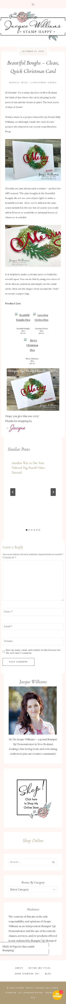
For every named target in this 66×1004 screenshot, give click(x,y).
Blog (48, 974)
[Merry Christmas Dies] (32, 345)
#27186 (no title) (40, 968)
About (19, 968)
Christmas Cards (44, 83)
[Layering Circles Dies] (41, 317)
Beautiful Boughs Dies (23, 329)
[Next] (53, 492)
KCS (33, 997)
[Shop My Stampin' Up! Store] (33, 797)
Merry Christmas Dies (32, 360)
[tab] (26, 530)
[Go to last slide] (12, 492)
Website (8, 641)
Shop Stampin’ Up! (27, 974)
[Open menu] (33, 4)
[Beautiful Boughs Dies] (23, 317)
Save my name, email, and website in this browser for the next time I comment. (33, 651)
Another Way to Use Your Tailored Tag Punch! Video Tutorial (28, 468)
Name (8, 611)
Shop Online (33, 840)
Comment (9, 557)
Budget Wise (18, 83)
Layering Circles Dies (41, 329)
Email (8, 626)
